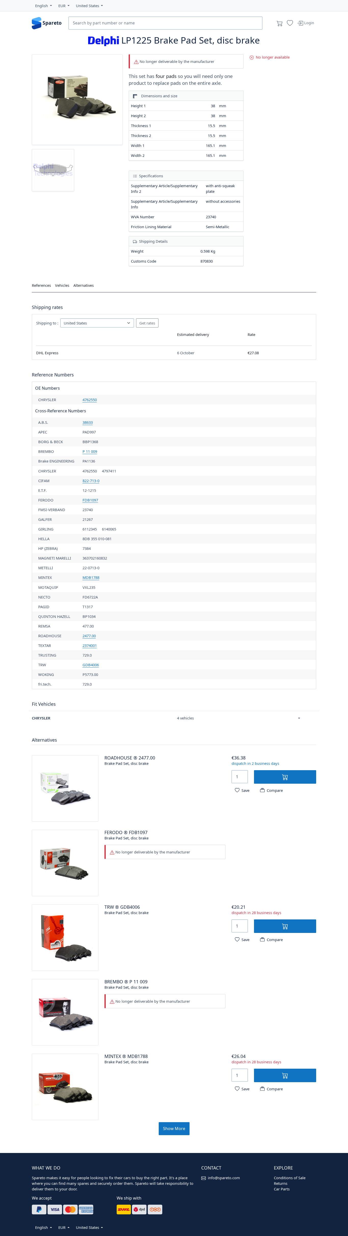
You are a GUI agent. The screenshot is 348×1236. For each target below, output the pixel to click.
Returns (280, 1183)
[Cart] (280, 23)
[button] (43, 5)
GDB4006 (91, 664)
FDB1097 (90, 499)
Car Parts (282, 1188)
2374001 (90, 645)
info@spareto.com (224, 1177)
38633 (88, 422)
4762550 (90, 399)
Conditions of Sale (289, 1177)
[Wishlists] (290, 23)
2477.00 (89, 635)
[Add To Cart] (285, 777)
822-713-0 (91, 480)
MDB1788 (91, 577)
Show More (174, 1128)
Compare (275, 790)
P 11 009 (90, 451)
